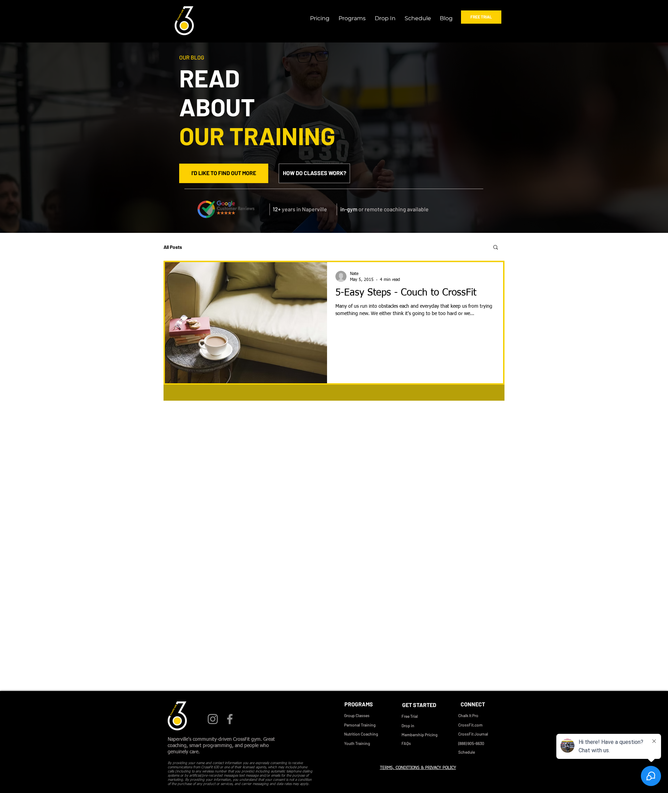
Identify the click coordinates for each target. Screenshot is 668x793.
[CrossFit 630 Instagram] (213, 719)
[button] (351, 15)
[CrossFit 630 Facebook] (230, 719)
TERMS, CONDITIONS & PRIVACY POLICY (418, 768)
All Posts (173, 247)
